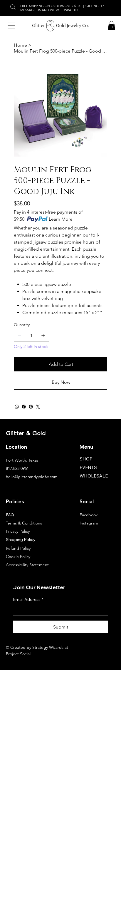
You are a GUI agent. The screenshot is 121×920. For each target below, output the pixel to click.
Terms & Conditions (24, 523)
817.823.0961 (17, 468)
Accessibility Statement (27, 564)
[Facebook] (24, 407)
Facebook (89, 514)
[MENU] (11, 25)
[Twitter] (38, 407)
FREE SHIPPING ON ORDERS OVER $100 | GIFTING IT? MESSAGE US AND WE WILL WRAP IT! (62, 8)
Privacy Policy (18, 531)
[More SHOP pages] (95, 458)
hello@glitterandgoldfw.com (32, 476)
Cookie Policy (18, 556)
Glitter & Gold (26, 433)
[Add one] (43, 335)
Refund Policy (18, 548)
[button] (111, 25)
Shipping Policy (21, 539)
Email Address (28, 599)
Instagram (89, 523)
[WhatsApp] (17, 407)
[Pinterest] (31, 407)
